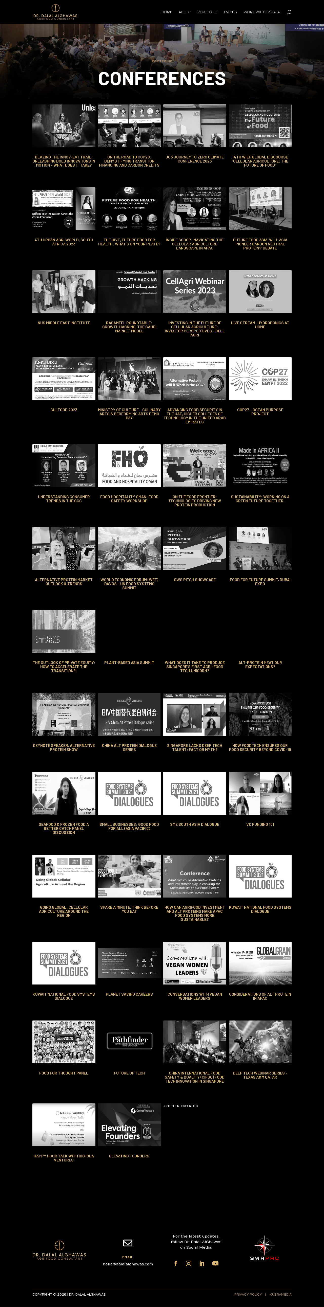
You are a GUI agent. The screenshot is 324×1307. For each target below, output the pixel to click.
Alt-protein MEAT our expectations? (260, 664)
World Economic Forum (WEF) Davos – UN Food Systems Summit (129, 583)
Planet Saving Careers (129, 994)
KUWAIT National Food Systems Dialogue (260, 909)
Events (230, 12)
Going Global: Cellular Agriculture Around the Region (64, 911)
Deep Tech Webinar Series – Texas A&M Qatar (260, 1074)
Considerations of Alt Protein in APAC (260, 996)
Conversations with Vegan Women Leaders (195, 996)
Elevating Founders (129, 1155)
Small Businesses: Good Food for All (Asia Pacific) (129, 826)
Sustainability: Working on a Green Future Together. (260, 498)
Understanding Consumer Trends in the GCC (64, 498)
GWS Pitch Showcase (195, 579)
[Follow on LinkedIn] (201, 1263)
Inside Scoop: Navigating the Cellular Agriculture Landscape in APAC (195, 243)
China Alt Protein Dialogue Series (129, 747)
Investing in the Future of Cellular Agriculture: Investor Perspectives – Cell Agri (195, 328)
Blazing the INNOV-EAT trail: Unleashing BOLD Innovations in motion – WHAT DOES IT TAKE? (63, 160)
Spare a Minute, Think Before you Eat (129, 909)
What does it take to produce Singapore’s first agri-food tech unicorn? (195, 666)
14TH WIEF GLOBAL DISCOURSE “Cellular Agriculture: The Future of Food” (260, 160)
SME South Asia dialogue (194, 824)
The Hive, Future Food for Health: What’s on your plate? (129, 241)
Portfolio (207, 12)
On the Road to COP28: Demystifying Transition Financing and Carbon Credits (129, 160)
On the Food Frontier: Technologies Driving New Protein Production (194, 500)
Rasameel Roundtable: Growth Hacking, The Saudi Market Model (129, 326)
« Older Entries (180, 1106)
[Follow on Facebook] (176, 1263)
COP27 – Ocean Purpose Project (260, 411)
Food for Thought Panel (63, 1072)
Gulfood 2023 (63, 409)
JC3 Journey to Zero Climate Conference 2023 (195, 158)
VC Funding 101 (260, 824)
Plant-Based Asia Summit (129, 662)
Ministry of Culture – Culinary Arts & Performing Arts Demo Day (129, 413)
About (185, 12)
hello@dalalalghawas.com (128, 1264)
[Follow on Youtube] (215, 1263)
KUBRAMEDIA (281, 1295)
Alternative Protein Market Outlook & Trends (64, 581)
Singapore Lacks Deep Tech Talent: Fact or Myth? (194, 747)
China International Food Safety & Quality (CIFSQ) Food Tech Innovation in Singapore (195, 1076)
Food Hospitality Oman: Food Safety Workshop (129, 498)
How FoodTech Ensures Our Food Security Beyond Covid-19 (260, 747)
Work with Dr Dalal (262, 12)
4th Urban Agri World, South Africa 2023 (63, 241)
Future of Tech (129, 1072)
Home (166, 12)
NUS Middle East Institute (64, 322)
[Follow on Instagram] (188, 1263)
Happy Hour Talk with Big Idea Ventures (64, 1157)
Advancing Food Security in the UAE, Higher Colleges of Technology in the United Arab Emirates (195, 415)
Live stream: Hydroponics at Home (260, 324)
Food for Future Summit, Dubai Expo (260, 581)
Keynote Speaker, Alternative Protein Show (64, 747)
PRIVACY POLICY (248, 1295)
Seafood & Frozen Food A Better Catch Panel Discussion (64, 828)
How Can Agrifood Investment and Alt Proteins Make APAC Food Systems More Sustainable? (195, 913)
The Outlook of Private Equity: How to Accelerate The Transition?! (64, 666)
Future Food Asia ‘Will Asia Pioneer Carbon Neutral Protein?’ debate (260, 243)
